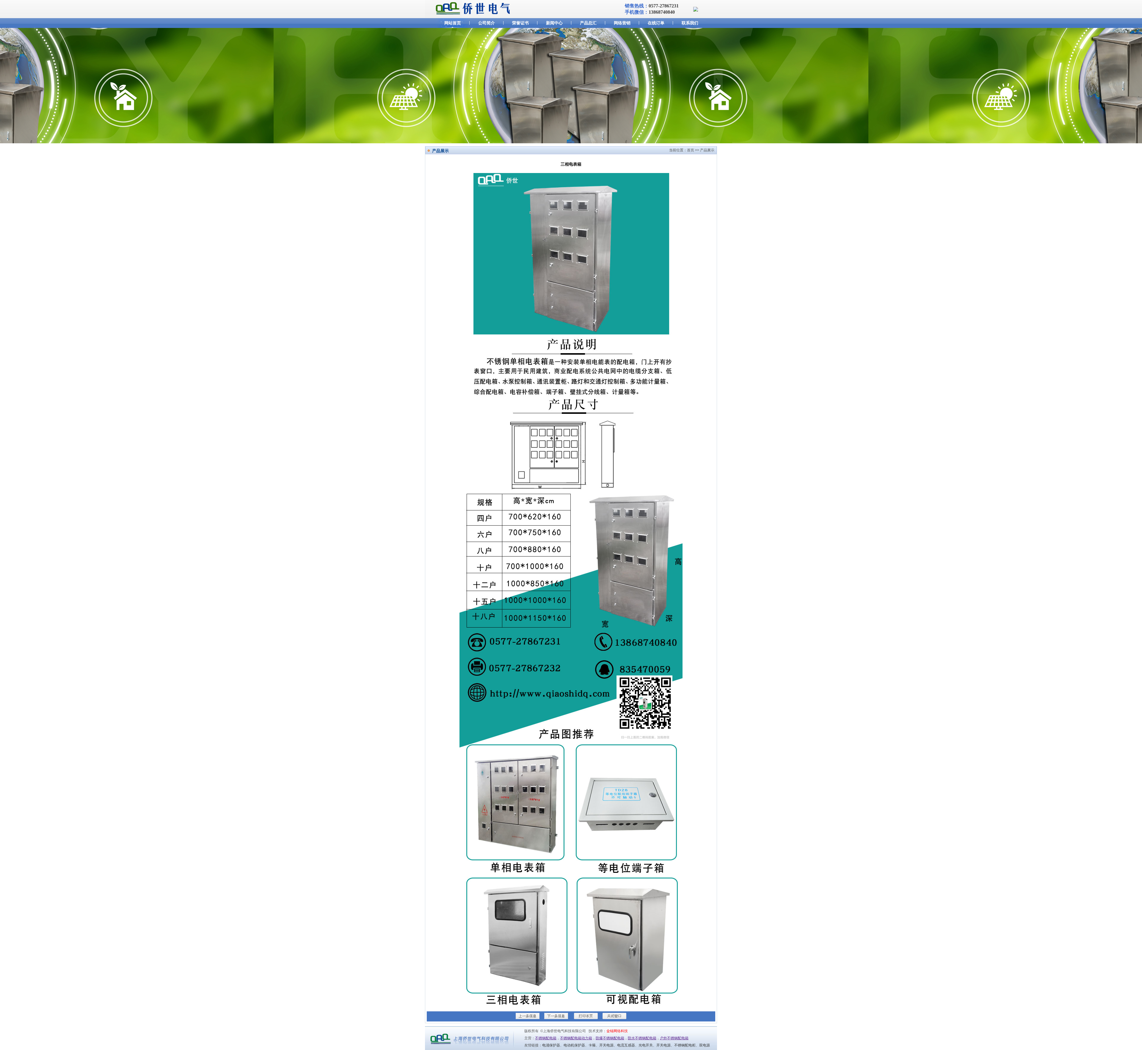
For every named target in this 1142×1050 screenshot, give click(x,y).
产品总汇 (588, 23)
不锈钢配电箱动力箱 (576, 1038)
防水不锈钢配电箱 (642, 1038)
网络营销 (622, 23)
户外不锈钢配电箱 (674, 1038)
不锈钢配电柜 (685, 1045)
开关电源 (606, 1045)
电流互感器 (626, 1045)
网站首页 (452, 23)
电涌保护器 (551, 1045)
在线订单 (656, 23)
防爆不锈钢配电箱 (610, 1038)
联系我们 (690, 23)
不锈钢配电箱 (545, 1038)
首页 (690, 150)
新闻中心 (554, 23)
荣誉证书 (520, 23)
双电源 (704, 1045)
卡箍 (592, 1045)
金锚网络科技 (617, 1031)
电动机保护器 (574, 1045)
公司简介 (486, 23)
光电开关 (646, 1045)
